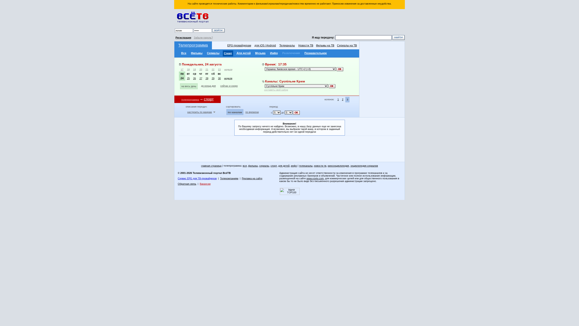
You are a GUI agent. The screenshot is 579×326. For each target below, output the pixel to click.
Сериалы (213, 53)
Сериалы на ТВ (347, 45)
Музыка (260, 53)
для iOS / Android (265, 45)
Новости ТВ (305, 45)
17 (182, 69)
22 (213, 69)
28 (207, 78)
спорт (274, 165)
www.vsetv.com (315, 178)
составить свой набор (276, 90)
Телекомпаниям (229, 178)
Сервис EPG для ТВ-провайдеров (197, 178)
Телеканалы (287, 45)
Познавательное (315, 53)
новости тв (320, 165)
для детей (284, 165)
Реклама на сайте (252, 178)
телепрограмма (190, 99)
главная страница (211, 165)
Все (183, 53)
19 (194, 69)
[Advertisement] (315, 22)
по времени (252, 112)
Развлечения (291, 53)
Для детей (244, 53)
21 (207, 69)
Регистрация (183, 37)
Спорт (228, 53)
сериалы (264, 165)
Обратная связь (187, 183)
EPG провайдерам (239, 45)
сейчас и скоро (229, 85)
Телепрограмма (193, 45)
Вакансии (205, 183)
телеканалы (306, 165)
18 (188, 69)
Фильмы (196, 53)
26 (194, 78)
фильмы (253, 165)
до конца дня (208, 85)
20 (200, 69)
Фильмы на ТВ (325, 45)
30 (219, 78)
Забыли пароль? (203, 37)
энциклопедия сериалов (364, 165)
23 (219, 69)
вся (245, 165)
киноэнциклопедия (338, 165)
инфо (294, 165)
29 (213, 78)
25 (188, 78)
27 (200, 78)
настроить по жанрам (199, 112)
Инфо (274, 53)
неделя (228, 69)
